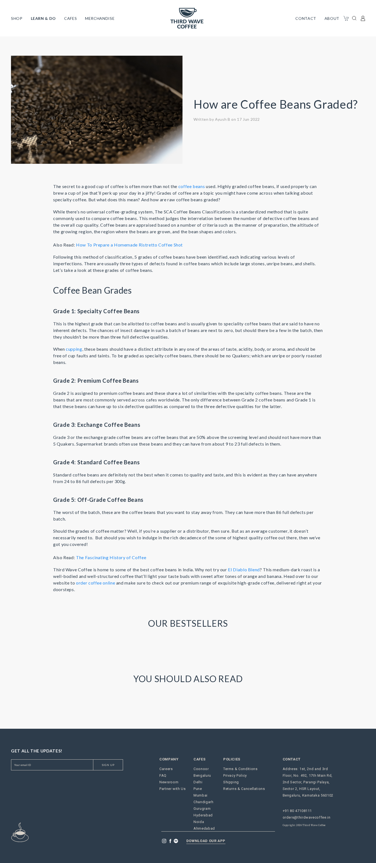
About (332, 18)
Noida (199, 822)
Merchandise (100, 18)
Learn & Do (43, 18)
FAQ (163, 775)
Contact (305, 18)
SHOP (17, 18)
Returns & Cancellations (244, 789)
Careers (166, 769)
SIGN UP (108, 764)
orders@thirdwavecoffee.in (307, 817)
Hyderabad (203, 815)
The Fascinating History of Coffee (111, 557)
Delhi (198, 782)
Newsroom (168, 782)
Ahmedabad (204, 828)
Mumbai (201, 795)
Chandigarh (203, 802)
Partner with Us (172, 789)
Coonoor (201, 769)
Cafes (70, 18)
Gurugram (202, 808)
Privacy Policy (235, 775)
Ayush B (222, 119)
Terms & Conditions (240, 769)
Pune (198, 789)
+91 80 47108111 (297, 811)
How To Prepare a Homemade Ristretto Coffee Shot (129, 244)
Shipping (231, 782)
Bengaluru (202, 775)
